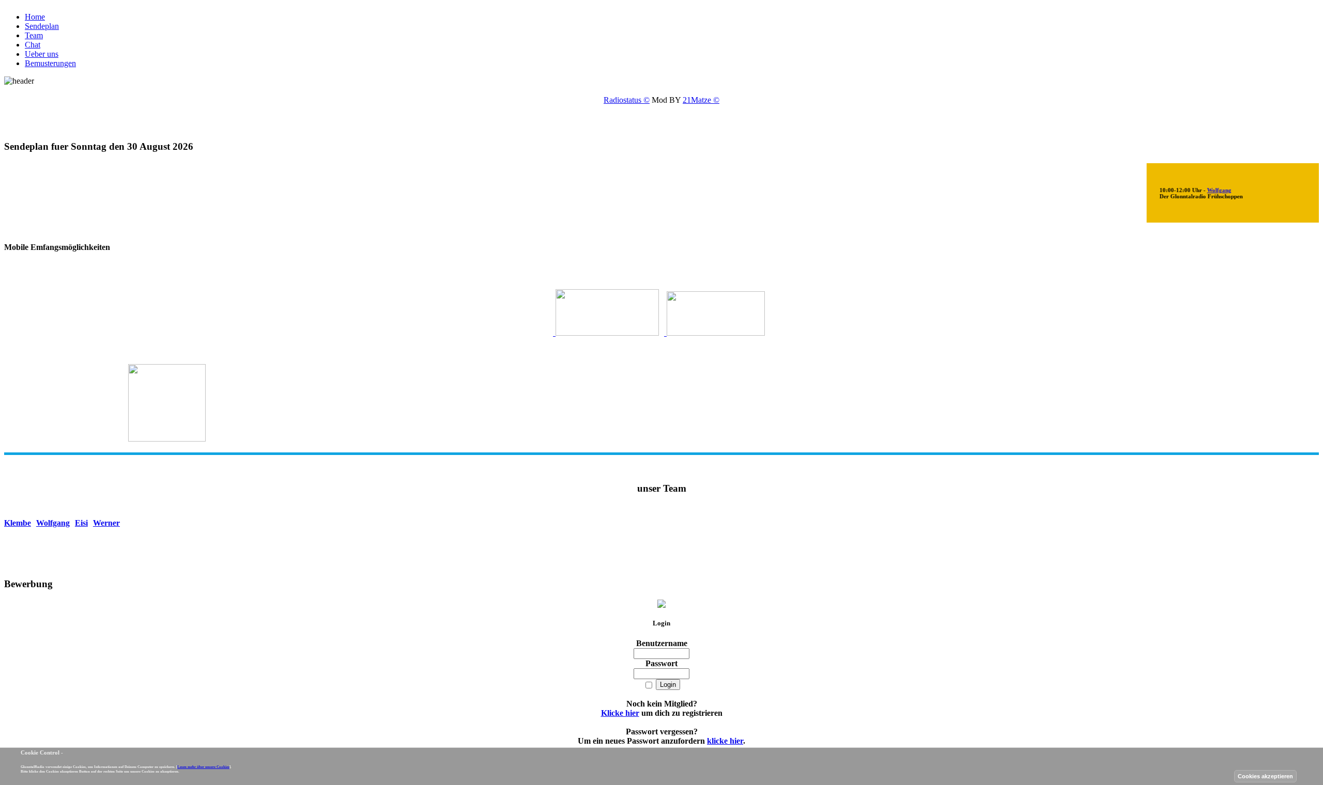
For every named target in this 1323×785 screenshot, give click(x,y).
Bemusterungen (50, 63)
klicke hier (725, 740)
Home (35, 16)
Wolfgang (1208, 190)
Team (34, 35)
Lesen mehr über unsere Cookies (203, 766)
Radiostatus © (627, 100)
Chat (32, 44)
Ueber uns (41, 54)
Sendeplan (42, 26)
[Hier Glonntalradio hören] (606, 332)
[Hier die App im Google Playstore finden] (714, 332)
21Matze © (701, 100)
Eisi (91, 523)
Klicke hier (620, 713)
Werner (116, 523)
